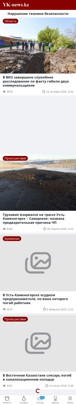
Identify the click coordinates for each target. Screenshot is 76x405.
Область (10, 21)
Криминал (12, 239)
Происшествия (15, 158)
